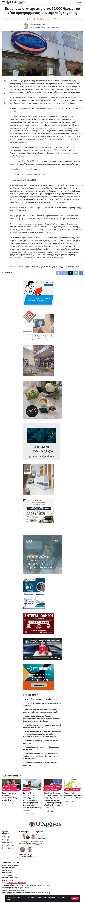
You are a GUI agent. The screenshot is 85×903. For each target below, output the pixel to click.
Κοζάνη (13, 786)
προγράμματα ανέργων (57, 267)
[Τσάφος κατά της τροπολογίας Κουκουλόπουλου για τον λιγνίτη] (11, 784)
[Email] (40, 19)
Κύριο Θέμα (6, 789)
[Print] (47, 19)
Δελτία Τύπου (49, 786)
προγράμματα (43, 267)
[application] (42, 649)
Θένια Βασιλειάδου (33, 843)
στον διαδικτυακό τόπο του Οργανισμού (64, 92)
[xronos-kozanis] (16, 2)
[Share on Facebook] (34, 19)
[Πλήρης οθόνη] (59, 658)
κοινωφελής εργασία (26, 267)
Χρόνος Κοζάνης (39, 24)
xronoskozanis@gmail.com (16, 883)
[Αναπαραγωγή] (26, 658)
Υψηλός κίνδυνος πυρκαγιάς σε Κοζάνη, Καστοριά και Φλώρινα (73, 795)
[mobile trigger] (4, 2)
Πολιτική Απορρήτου (48, 897)
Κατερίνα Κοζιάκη (22, 855)
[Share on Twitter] (37, 19)
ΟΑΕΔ (36, 267)
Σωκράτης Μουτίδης (27, 843)
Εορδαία (5, 786)
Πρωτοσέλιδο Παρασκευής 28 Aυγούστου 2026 (41, 699)
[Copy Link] (44, 19)
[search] (76, 2)
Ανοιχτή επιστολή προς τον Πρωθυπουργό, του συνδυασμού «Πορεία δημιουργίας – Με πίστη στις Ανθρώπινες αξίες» (40, 756)
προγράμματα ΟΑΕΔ (72, 267)
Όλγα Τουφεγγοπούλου (30, 855)
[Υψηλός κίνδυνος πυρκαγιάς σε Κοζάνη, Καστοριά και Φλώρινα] (73, 784)
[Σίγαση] (56, 658)
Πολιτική (16, 789)
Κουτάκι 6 (76, 789)
